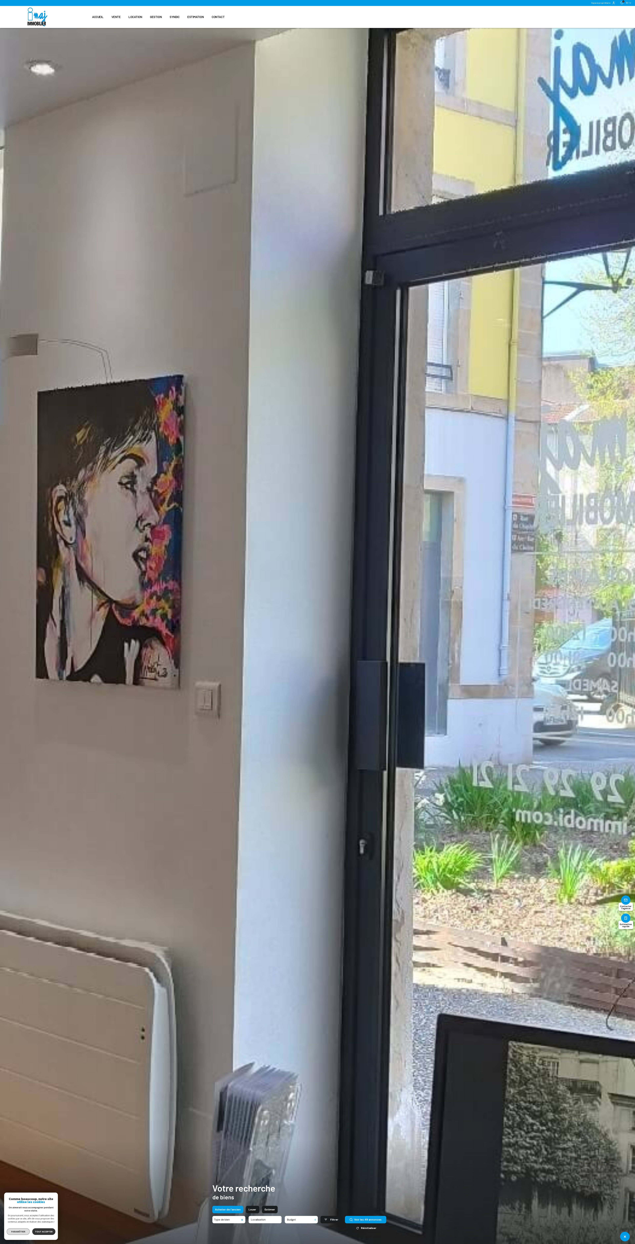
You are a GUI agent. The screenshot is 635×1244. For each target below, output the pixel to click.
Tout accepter (44, 1231)
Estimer (270, 1209)
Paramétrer (18, 1231)
